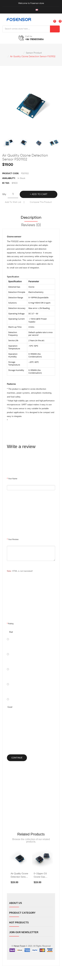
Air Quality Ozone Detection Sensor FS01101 (19, 875)
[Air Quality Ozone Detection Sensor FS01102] (8, 143)
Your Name (12, 479)
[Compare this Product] (23, 859)
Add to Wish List (13, 202)
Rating (11, 624)
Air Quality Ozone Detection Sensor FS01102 (32, 56)
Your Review (13, 539)
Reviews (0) (31, 225)
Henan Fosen (19, 946)
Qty (4, 194)
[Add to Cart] (15, 859)
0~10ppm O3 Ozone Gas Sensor (40, 875)
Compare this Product (41, 202)
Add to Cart (39, 194)
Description (31, 218)
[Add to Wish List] (19, 866)
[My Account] (23, 10)
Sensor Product (34, 53)
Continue (16, 757)
